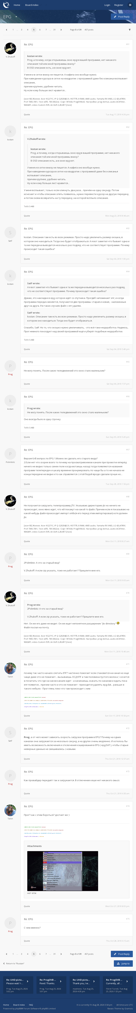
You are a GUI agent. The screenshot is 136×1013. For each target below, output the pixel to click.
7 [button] (46, 29)
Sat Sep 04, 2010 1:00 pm (118, 258)
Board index (31, 5)
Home (17, 5)
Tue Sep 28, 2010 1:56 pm (117, 484)
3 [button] (21, 29)
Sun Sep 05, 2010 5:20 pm (117, 437)
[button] (6, 30)
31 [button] (54, 29)
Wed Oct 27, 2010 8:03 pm (117, 906)
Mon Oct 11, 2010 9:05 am (117, 580)
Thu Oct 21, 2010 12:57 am (117, 758)
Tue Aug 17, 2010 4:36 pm (117, 114)
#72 (127, 728)
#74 (127, 806)
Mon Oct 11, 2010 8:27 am (117, 541)
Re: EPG (28, 44)
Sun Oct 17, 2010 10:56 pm (117, 715)
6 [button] (39, 29)
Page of (75, 29)
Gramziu (128, 1008)
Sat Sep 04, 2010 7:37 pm (118, 383)
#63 (127, 228)
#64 (127, 271)
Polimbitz (10, 462)
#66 (127, 396)
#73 (127, 771)
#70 (127, 593)
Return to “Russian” (15, 963)
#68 (127, 496)
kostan (10, 139)
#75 (127, 918)
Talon (10, 676)
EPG (7, 16)
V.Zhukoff (10, 56)
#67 (127, 449)
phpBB (18, 1008)
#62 (127, 127)
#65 (127, 361)
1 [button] (13, 29)
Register (118, 5)
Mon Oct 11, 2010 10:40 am (116, 651)
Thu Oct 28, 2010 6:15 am (117, 940)
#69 (127, 553)
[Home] (6, 5)
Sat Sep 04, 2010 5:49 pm (118, 349)
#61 (127, 44)
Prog (10, 374)
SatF (10, 240)
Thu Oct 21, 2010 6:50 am (117, 793)
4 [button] (27, 29)
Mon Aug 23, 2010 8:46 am (117, 215)
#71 (127, 664)
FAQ (31, 1004)
